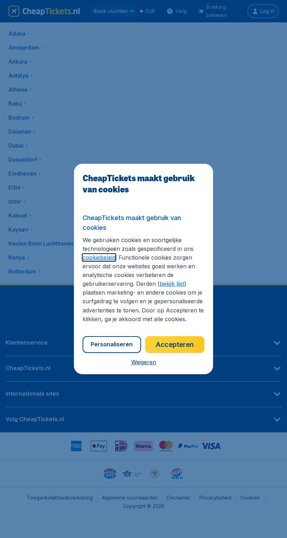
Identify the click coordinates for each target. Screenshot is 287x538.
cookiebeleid (99, 257)
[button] (143, 362)
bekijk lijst (172, 283)
